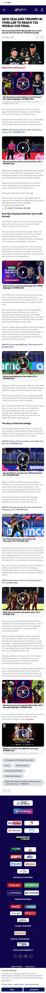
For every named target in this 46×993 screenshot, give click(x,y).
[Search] (36, 10)
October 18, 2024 (22, 208)
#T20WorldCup (29, 200)
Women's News (22, 765)
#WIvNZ (27, 203)
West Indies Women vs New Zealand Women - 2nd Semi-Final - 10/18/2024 (23, 782)
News (7, 765)
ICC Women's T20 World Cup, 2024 (19, 760)
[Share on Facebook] (37, 37)
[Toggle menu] (4, 10)
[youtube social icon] (20, 956)
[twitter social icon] (31, 956)
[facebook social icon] (15, 956)
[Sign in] (42, 10)
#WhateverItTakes (15, 203)
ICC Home (8, 2)
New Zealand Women (13, 771)
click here (29, 719)
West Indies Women (13, 776)
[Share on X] (42, 37)
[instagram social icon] (26, 956)
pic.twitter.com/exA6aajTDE (13, 205)
